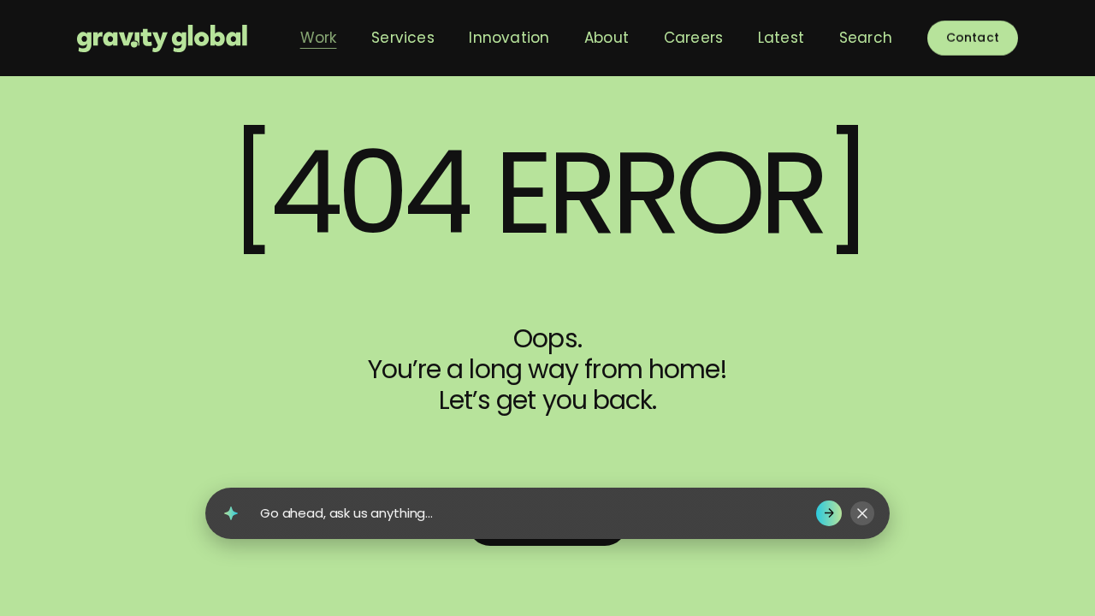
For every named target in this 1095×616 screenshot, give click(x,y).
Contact (972, 37)
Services (403, 37)
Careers (693, 37)
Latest (781, 37)
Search (865, 37)
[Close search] (862, 513)
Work (318, 37)
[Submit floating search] (829, 513)
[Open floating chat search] (231, 513)
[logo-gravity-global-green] (162, 38)
